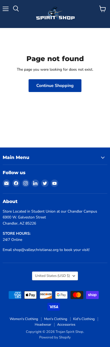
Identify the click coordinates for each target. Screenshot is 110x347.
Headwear (43, 324)
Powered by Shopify (55, 337)
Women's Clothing (24, 319)
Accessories (66, 324)
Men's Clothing (55, 319)
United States (52, 275)
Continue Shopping (55, 86)
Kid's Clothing (84, 319)
